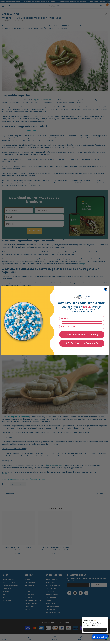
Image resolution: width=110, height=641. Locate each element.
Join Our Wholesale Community (82, 334)
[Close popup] (106, 619)
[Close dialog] (106, 289)
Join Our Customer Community (82, 343)
